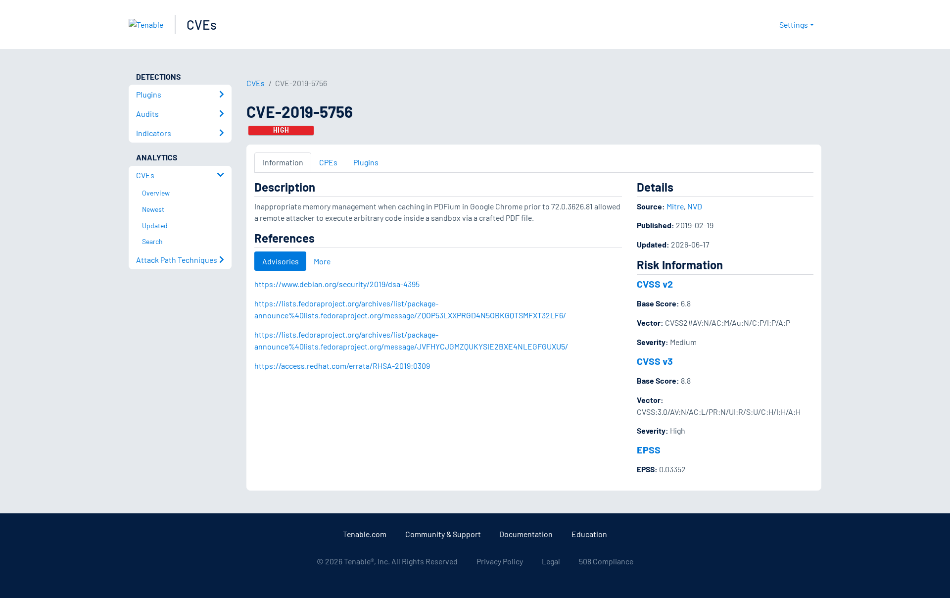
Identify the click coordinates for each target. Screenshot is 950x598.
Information (283, 162)
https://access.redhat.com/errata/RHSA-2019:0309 (342, 365)
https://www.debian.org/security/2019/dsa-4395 (337, 284)
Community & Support (443, 534)
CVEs (202, 24)
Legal (551, 561)
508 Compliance (606, 561)
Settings (793, 24)
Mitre (675, 206)
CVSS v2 (655, 284)
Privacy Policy (499, 561)
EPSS (649, 449)
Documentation (526, 534)
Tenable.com (364, 534)
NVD (694, 206)
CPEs (328, 162)
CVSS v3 (655, 361)
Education (589, 534)
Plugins (366, 162)
